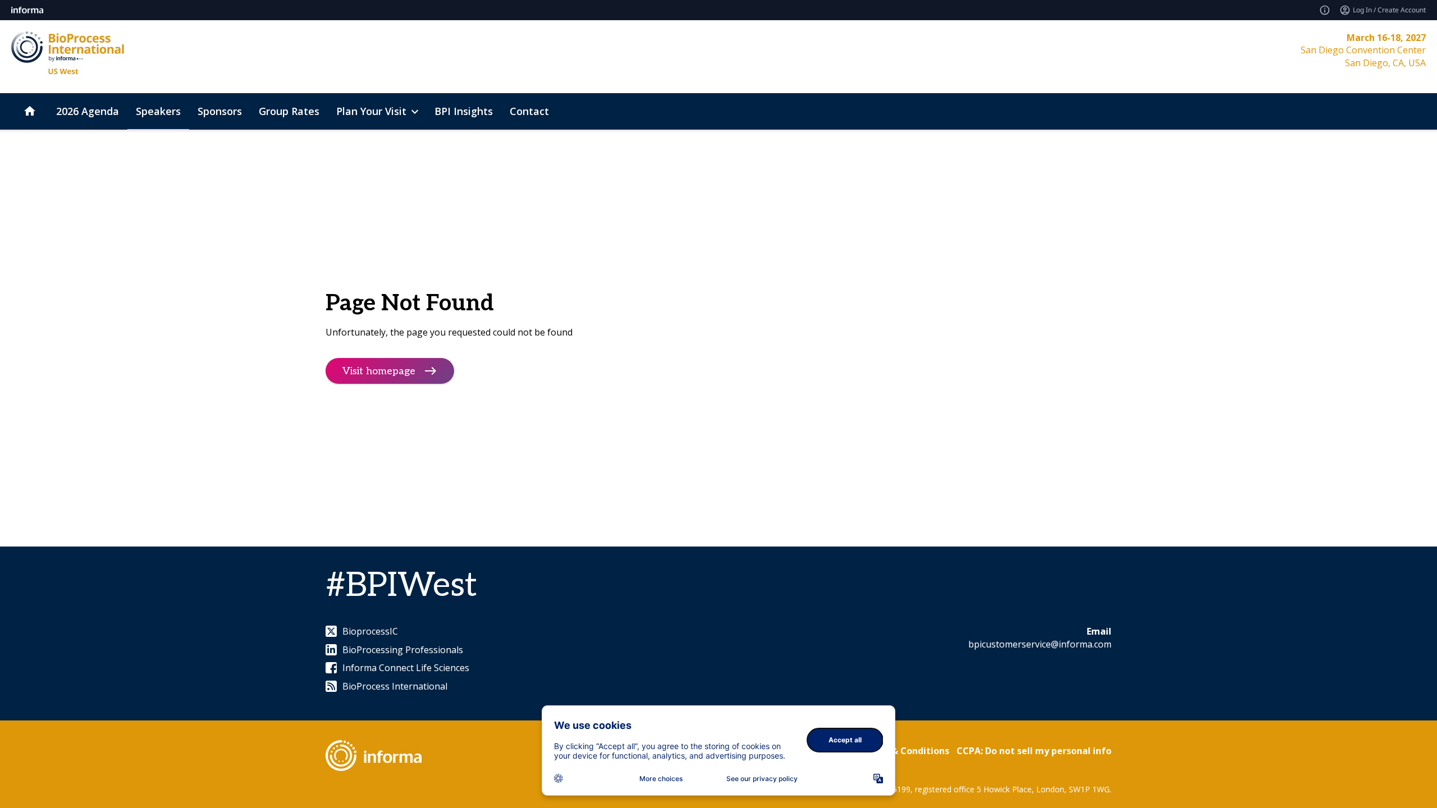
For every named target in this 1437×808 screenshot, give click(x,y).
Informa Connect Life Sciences (405, 668)
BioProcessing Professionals (402, 650)
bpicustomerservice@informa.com (1039, 644)
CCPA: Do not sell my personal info (1034, 751)
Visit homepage (378, 371)
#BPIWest (401, 586)
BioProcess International (394, 686)
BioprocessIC (370, 631)
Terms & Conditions (904, 751)
